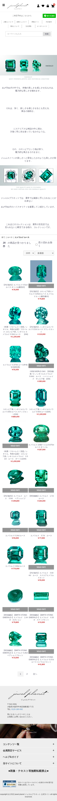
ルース (10, 237)
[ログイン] (47, 5)
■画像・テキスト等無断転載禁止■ (28, 770)
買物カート (35, 22)
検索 (47, 34)
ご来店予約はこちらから (22, 16)
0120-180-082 (17, 709)
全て (3, 237)
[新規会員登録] (38, 5)
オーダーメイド (42, 26)
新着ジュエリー (22, 22)
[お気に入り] (43, 5)
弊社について (15, 26)
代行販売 (49, 22)
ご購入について (8, 22)
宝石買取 (28, 26)
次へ (35, 674)
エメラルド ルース (22, 237)
